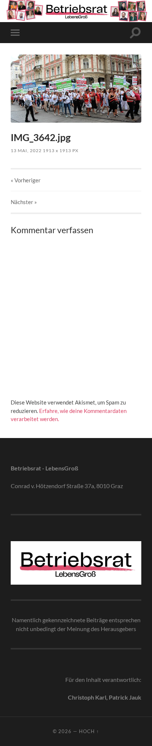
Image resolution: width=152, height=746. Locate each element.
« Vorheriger (26, 180)
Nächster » (24, 202)
